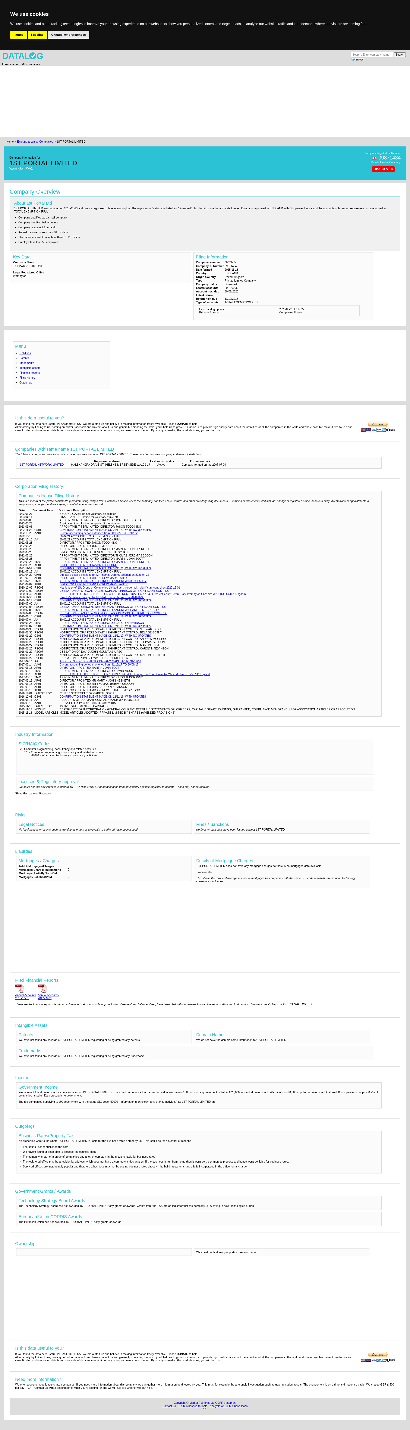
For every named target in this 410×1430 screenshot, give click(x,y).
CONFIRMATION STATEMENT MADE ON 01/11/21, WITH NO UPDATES (105, 568)
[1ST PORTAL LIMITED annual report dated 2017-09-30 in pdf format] (48, 988)
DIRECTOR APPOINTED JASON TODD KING (88, 565)
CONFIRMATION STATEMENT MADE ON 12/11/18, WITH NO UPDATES (105, 626)
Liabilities (25, 353)
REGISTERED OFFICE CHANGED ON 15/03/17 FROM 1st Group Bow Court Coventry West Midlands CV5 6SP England (135, 674)
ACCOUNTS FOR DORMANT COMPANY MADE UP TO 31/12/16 (100, 661)
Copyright (180, 1402)
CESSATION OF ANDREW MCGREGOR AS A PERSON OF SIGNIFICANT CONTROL (113, 613)
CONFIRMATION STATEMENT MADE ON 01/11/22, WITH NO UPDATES (105, 529)
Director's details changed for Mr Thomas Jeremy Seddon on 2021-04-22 (104, 574)
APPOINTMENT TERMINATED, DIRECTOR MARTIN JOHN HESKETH (104, 562)
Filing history (27, 377)
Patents (24, 358)
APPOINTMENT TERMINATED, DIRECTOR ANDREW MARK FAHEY (103, 581)
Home (10, 141)
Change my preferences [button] (68, 34)
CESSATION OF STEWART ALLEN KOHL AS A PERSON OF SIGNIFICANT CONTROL (114, 590)
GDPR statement (225, 1402)
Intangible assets (30, 367)
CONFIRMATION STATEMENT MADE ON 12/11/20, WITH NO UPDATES (105, 600)
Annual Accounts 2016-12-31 (25, 996)
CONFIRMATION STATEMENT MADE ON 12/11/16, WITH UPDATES (103, 696)
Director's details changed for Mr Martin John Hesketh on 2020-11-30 (102, 597)
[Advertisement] (134, 101)
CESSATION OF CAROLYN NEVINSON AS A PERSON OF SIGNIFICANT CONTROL (113, 606)
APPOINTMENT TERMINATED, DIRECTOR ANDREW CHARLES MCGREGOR (109, 610)
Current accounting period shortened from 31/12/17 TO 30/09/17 (99, 664)
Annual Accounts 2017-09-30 (48, 996)
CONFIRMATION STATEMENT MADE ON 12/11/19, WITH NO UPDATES (105, 616)
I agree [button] (18, 34)
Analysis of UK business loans (229, 1406)
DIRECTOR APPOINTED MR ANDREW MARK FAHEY (94, 578)
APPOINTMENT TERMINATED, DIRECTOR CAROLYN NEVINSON (102, 622)
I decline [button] (37, 34)
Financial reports (29, 372)
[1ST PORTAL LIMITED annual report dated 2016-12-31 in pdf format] (25, 988)
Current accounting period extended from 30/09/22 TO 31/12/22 (99, 533)
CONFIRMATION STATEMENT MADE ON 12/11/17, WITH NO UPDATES (105, 635)
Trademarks (26, 363)
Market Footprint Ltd (201, 1402)
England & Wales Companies (35, 141)
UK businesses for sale (193, 1406)
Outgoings (25, 382)
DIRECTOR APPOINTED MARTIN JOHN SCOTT (90, 667)
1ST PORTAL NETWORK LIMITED (42, 464)
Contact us (169, 1406)
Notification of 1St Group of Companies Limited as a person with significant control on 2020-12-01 (120, 587)
